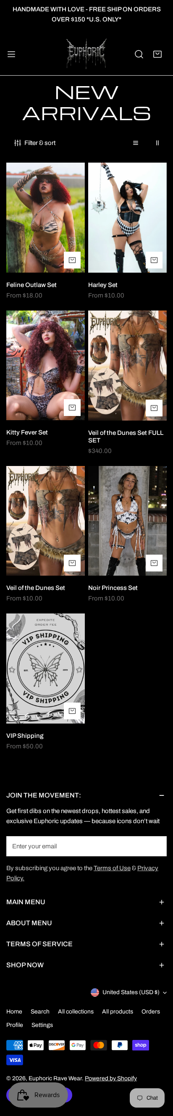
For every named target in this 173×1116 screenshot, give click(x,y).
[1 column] (135, 143)
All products (117, 1011)
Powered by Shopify (111, 1078)
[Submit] (156, 845)
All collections (76, 1011)
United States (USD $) (131, 992)
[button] (157, 54)
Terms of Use (112, 868)
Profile (14, 1025)
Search (40, 1011)
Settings (42, 1025)
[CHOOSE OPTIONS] (72, 260)
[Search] (139, 54)
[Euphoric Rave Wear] (86, 54)
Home (14, 1011)
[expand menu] (11, 54)
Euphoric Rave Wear (55, 1078)
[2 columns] (157, 143)
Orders (151, 1011)
